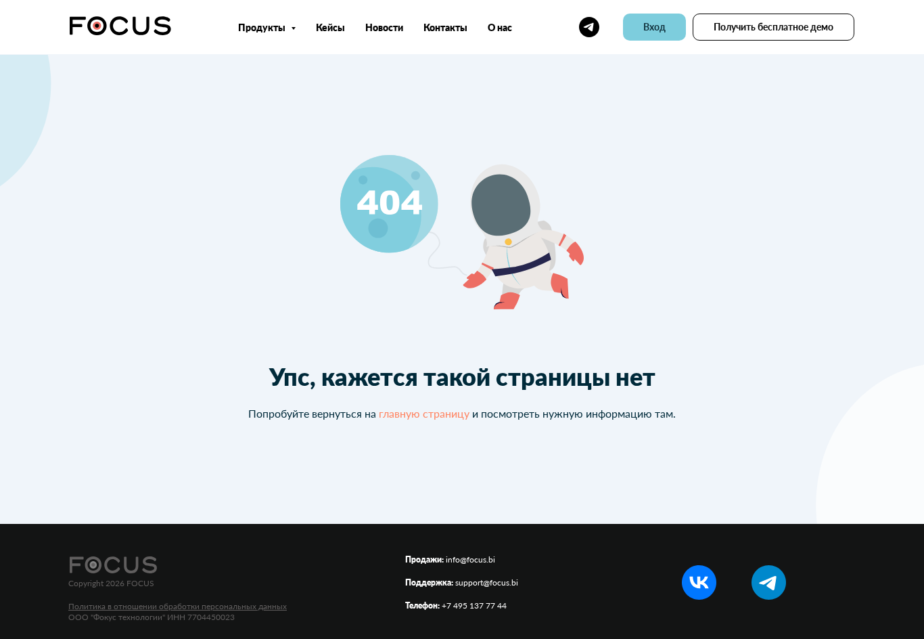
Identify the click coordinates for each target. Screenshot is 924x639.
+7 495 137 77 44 (474, 605)
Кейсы (330, 27)
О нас (500, 27)
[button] (773, 27)
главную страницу (424, 413)
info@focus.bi (470, 559)
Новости (384, 27)
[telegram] (589, 27)
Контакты (445, 27)
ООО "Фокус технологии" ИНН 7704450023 (151, 617)
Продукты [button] (262, 27)
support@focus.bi (486, 582)
